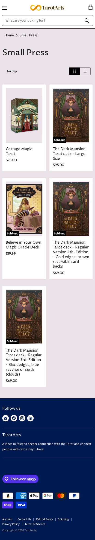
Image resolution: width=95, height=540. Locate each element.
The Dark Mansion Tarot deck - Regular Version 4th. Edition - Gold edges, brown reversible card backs (71, 254)
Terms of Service (35, 524)
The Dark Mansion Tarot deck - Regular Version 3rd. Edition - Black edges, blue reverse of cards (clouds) (24, 362)
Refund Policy (44, 519)
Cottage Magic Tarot (19, 151)
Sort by (11, 71)
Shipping (63, 519)
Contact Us (24, 519)
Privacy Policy (11, 524)
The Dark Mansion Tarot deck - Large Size (69, 154)
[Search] (87, 20)
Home (9, 35)
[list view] (85, 71)
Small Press (29, 35)
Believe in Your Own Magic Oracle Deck (23, 245)
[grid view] (74, 71)
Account (7, 519)
